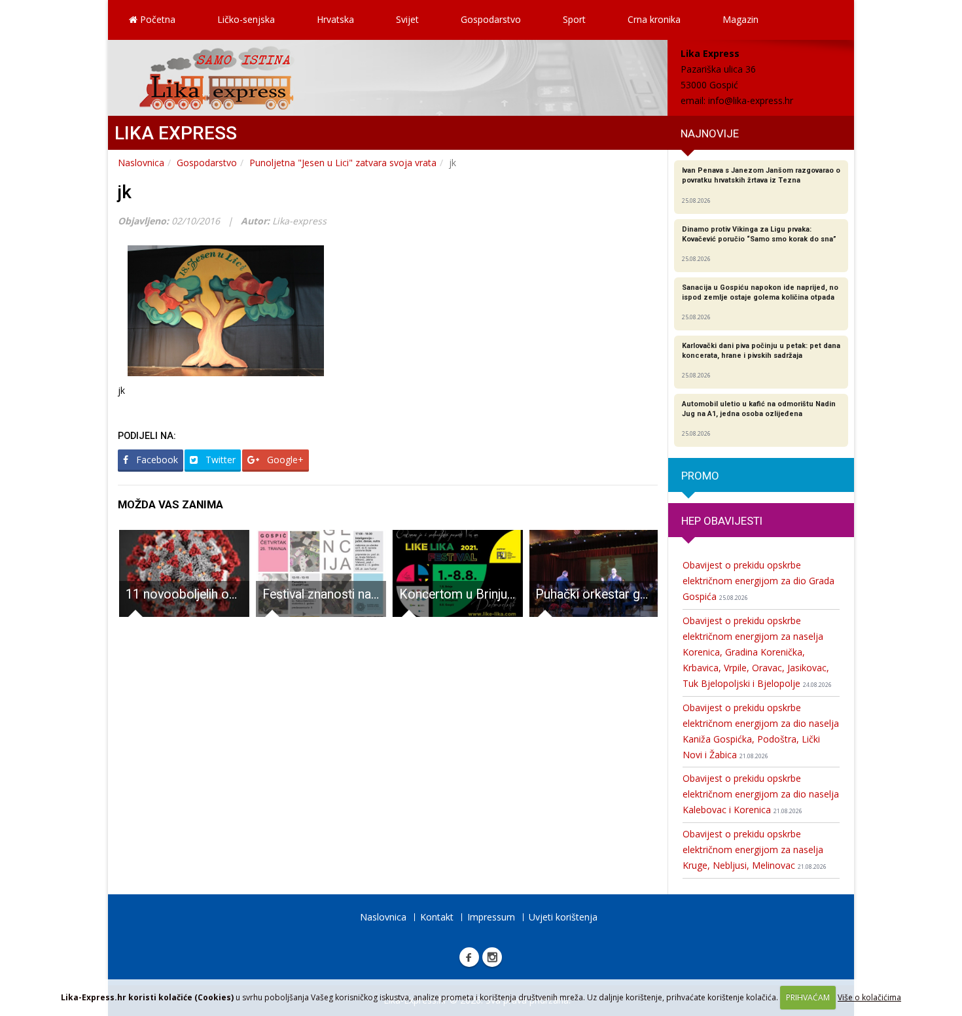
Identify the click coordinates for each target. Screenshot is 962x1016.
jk (125, 192)
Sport (574, 19)
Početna (156, 19)
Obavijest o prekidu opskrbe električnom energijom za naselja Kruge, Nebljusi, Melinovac (755, 849)
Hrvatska (335, 19)
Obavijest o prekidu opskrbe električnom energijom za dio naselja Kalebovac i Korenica (761, 794)
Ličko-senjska (246, 19)
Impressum (491, 917)
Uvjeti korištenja (563, 917)
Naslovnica (141, 162)
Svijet (407, 19)
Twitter (219, 459)
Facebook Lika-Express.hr (469, 957)
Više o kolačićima (869, 997)
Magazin (740, 19)
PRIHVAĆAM (808, 997)
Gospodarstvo (491, 19)
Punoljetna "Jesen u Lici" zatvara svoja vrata (342, 162)
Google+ (284, 459)
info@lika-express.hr (750, 100)
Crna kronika (654, 19)
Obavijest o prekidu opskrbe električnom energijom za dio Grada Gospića (758, 581)
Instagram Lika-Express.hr (492, 957)
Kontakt (437, 917)
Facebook (156, 459)
